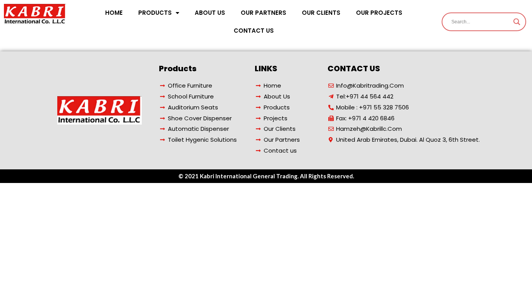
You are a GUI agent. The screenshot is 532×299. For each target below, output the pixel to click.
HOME (114, 13)
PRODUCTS (155, 13)
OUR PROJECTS (379, 13)
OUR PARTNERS (263, 13)
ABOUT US (210, 13)
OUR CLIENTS (321, 13)
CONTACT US (254, 30)
